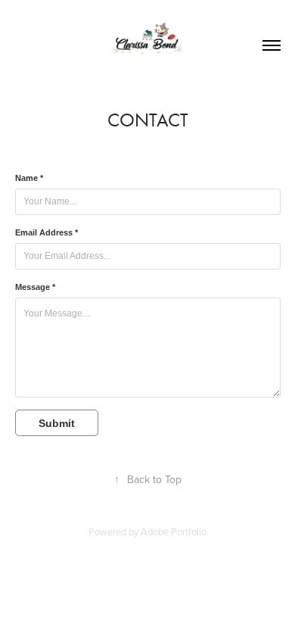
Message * (35, 286)
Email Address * (46, 232)
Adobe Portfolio (173, 531)
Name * (29, 177)
